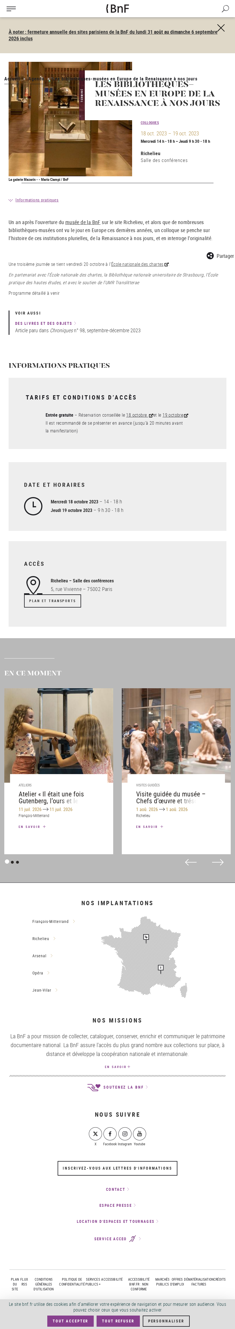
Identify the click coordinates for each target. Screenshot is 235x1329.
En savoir (30, 826)
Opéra (37, 973)
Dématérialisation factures (199, 1281)
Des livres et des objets (43, 323)
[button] (220, 254)
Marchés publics (162, 1281)
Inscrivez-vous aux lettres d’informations (117, 1168)
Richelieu (150, 153)
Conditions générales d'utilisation (44, 1284)
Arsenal (39, 955)
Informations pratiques (37, 199)
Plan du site (15, 1284)
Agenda (36, 79)
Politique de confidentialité (72, 1281)
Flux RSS (24, 1281)
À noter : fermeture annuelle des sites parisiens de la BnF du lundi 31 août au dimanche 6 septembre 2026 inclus (113, 35)
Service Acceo (111, 1238)
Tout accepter (70, 1321)
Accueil (12, 79)
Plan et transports (52, 600)
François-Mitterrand (50, 921)
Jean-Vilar (41, 990)
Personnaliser (166, 1321)
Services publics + (93, 1281)
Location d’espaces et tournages (115, 1221)
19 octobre (172, 415)
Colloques (150, 122)
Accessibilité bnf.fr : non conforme (139, 1284)
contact (115, 1189)
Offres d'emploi (177, 1281)
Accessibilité (112, 1279)
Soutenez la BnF (123, 1087)
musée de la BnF (83, 222)
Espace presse (115, 1205)
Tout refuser (118, 1321)
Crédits (220, 1279)
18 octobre (137, 415)
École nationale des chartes (137, 264)
